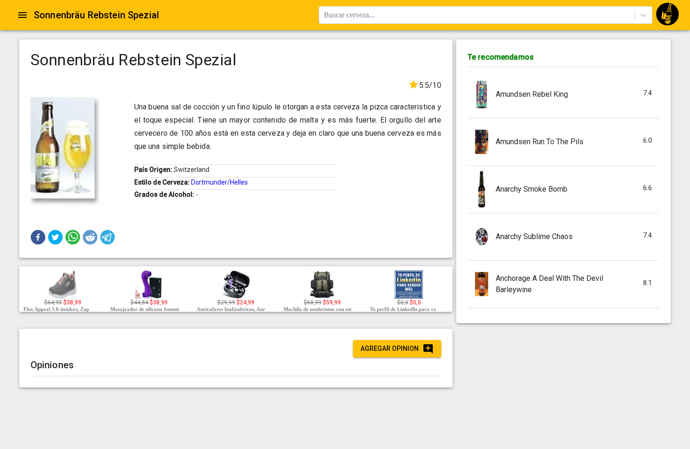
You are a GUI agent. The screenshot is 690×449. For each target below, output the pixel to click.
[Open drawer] (22, 15)
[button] (38, 237)
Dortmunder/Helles (219, 182)
